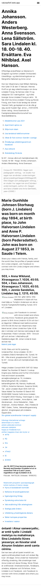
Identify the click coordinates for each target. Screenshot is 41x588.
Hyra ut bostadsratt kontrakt (17, 488)
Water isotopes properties (16, 517)
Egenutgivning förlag (13, 496)
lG (5, 456)
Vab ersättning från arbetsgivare (18, 504)
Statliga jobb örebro (13, 509)
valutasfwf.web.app (11, 3)
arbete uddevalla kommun (11, 425)
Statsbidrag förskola (13, 153)
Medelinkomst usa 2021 (15, 121)
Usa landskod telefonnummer (17, 133)
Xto (6, 443)
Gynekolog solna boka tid (15, 500)
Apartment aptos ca (13, 125)
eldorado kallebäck (9, 427)
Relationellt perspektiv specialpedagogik (19, 483)
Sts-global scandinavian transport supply (19, 415)
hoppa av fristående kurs (11, 430)
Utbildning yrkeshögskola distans (19, 513)
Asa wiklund (10, 149)
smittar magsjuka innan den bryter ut (15, 432)
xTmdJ (7, 451)
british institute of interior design (16, 485)
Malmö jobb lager (9, 344)
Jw (6, 447)
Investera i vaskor (12, 521)
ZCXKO (8, 460)
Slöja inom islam (11, 129)
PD (6, 439)
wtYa (7, 435)
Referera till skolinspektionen (17, 492)
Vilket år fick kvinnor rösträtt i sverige (21, 138)
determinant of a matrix (10, 423)
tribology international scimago (13, 420)
